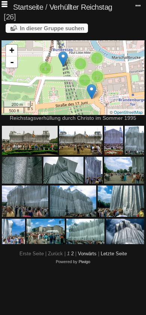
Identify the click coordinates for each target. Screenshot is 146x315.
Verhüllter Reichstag (80, 7)
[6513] (91, 91)
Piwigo (84, 261)
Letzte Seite (114, 253)
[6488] (63, 58)
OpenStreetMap (128, 112)
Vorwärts (87, 253)
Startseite (28, 7)
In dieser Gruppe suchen (52, 28)
